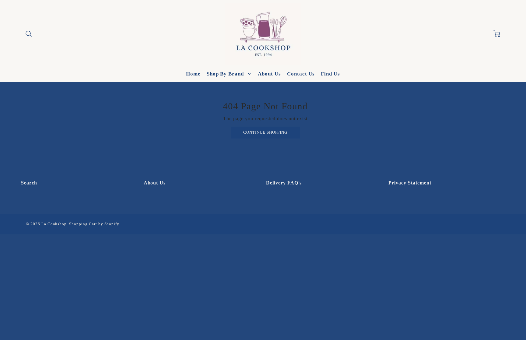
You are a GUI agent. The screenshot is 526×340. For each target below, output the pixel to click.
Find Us (330, 74)
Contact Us (301, 74)
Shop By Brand (225, 74)
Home (193, 74)
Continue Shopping (265, 132)
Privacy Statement (409, 182)
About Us (269, 74)
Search (29, 182)
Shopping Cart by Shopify (94, 224)
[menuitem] (193, 74)
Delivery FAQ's (284, 182)
